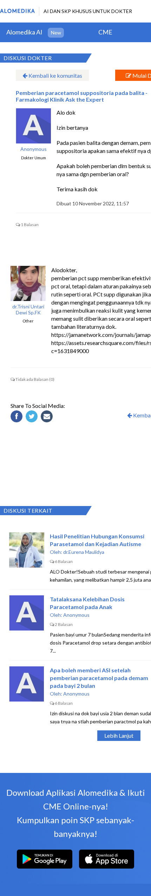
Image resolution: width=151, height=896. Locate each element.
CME (105, 32)
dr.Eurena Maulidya (83, 552)
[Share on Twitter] (33, 417)
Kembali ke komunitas (54, 75)
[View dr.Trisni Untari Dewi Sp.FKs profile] (28, 283)
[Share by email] (48, 417)
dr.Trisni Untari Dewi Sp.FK (28, 309)
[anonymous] (33, 125)
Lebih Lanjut (118, 735)
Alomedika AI (24, 32)
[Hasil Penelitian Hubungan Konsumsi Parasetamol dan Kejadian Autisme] (26, 550)
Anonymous (33, 149)
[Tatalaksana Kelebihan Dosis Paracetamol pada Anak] (26, 613)
